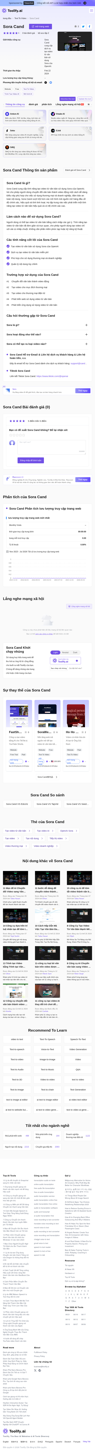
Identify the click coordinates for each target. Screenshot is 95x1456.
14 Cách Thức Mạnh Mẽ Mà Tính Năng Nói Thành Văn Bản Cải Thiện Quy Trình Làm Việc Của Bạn (16, 1304)
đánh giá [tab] (33, 104)
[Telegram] (39, 1370)
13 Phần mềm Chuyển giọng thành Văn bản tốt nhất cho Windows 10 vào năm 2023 (14, 1237)
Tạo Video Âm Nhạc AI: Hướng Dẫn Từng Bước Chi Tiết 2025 (15, 1410)
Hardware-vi (69, 1273)
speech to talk (39, 1255)
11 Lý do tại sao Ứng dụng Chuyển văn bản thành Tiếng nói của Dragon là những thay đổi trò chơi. (16, 1256)
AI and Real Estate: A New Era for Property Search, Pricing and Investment (78, 1243)
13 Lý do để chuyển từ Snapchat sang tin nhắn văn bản (15, 1181)
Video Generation (78, 1049)
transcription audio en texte (44, 1180)
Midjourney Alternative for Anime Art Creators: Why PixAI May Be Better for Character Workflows (77, 1182)
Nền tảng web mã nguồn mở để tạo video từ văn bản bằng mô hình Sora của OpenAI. (47, 741)
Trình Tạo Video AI (12, 94)
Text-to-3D (17, 1079)
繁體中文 (24, 1441)
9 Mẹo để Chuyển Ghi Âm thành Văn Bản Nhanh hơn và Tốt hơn (15, 1229)
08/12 (75, 1319)
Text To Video (20, 18)
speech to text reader (42, 1247)
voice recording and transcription (47, 1235)
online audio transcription (44, 1184)
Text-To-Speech (47, 1039)
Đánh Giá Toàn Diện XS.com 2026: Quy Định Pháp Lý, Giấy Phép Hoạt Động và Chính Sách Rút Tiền (15, 1362)
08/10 (67, 1324)
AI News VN (69, 1269)
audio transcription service (44, 1196)
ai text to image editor (47, 1100)
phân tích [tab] (47, 104)
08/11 (83, 1319)
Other (74, 1301)
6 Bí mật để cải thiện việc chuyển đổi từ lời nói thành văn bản (16, 1265)
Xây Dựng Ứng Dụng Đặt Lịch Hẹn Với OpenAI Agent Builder (16, 1416)
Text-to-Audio (17, 1069)
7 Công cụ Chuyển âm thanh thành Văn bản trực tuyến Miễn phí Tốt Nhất (15, 1222)
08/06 (83, 1324)
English (6, 1441)
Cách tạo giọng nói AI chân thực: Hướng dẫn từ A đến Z (16, 1397)
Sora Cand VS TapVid (47, 804)
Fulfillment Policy (40, 1352)
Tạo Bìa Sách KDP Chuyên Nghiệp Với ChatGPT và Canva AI (16, 1423)
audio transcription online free (45, 1200)
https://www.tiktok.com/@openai (52, 376)
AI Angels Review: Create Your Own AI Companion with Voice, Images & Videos (77, 1235)
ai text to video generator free (49, 1110)
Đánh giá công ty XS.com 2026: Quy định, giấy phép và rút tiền (15, 1353)
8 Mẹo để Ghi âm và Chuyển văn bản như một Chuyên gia (16, 1289)
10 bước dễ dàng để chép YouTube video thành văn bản (14, 1339)
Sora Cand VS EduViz (17, 804)
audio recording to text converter (46, 1231)
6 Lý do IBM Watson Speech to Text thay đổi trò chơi (15, 1295)
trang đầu (7, 18)
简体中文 (14, 1441)
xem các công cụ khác (44, 634)
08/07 (75, 1324)
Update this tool (85, 99)
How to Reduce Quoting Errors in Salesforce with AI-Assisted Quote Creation (78, 1210)
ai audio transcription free (44, 1215)
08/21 (67, 1314)
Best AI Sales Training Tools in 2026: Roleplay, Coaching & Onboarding (77, 1252)
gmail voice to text (41, 1243)
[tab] (70, 104)
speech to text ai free (42, 1251)
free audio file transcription (44, 1188)
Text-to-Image (17, 1089)
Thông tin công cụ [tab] (15, 104)
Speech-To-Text (78, 1039)
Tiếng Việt (86, 1441)
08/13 (67, 1319)
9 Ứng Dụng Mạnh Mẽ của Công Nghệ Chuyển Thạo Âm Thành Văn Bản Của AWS (15, 1332)
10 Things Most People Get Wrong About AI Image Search (77, 1196)
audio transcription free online (45, 1204)
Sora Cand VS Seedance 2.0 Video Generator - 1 (79, 804)
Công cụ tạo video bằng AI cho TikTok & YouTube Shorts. (18, 740)
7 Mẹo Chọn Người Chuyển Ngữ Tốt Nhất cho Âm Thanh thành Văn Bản (15, 1246)
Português (49, 1441)
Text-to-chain (47, 1089)
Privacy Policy (39, 1356)
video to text (17, 1039)
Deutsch (68, 1441)
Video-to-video (47, 1079)
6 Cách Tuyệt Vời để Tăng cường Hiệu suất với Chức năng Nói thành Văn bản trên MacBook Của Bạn (16, 1274)
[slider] (11, 33)
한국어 (32, 1441)
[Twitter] (35, 1370)
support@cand (78, 363)
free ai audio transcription (44, 1192)
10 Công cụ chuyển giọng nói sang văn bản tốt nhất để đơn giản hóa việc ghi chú (16, 1198)
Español (59, 1441)
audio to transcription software (46, 1208)
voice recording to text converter (46, 1219)
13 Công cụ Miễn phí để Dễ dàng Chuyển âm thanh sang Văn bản (16, 1205)
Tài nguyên (69, 1265)
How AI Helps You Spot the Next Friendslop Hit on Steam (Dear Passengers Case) (77, 1226)
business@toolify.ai (41, 1366)
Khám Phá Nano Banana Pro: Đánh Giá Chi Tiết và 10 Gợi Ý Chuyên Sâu (15, 1372)
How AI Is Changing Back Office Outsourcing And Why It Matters (77, 1218)
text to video (78, 1079)
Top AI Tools (70, 1277)
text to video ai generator (79, 1110)
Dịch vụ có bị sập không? (75, 1281)
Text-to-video (17, 1059)
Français (76, 1441)
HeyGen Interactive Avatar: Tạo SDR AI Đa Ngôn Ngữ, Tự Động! (15, 1404)
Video (78, 1059)
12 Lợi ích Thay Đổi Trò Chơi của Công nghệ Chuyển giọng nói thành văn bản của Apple (16, 1323)
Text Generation (78, 1089)
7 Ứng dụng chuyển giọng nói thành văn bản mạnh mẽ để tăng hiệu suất (16, 1189)
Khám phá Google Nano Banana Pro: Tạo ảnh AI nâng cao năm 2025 (15, 1381)
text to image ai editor (17, 1100)
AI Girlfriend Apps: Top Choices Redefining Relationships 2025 (77, 1203)
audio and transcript (42, 1212)
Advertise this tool (67, 99)
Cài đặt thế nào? (75, 668)
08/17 (83, 1314)
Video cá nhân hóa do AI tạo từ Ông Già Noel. (75, 740)
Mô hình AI (28, 94)
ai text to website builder (17, 1110)
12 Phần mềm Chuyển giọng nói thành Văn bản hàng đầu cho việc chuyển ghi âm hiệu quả (16, 1314)
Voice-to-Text (47, 1049)
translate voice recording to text (46, 1223)
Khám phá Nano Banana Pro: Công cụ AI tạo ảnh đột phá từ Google (15, 1390)
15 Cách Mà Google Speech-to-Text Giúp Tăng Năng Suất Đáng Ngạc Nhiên (15, 1213)
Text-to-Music (47, 1069)
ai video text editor (78, 1100)
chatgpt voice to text (42, 1239)
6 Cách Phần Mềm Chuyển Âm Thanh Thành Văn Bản (15, 1282)
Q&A (78, 1069)
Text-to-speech (17, 1049)
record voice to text (41, 1227)
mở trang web (14, 761)
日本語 (40, 1441)
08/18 (75, 1314)
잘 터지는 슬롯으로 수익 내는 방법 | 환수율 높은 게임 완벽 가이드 (78, 1190)
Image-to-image (47, 1059)
